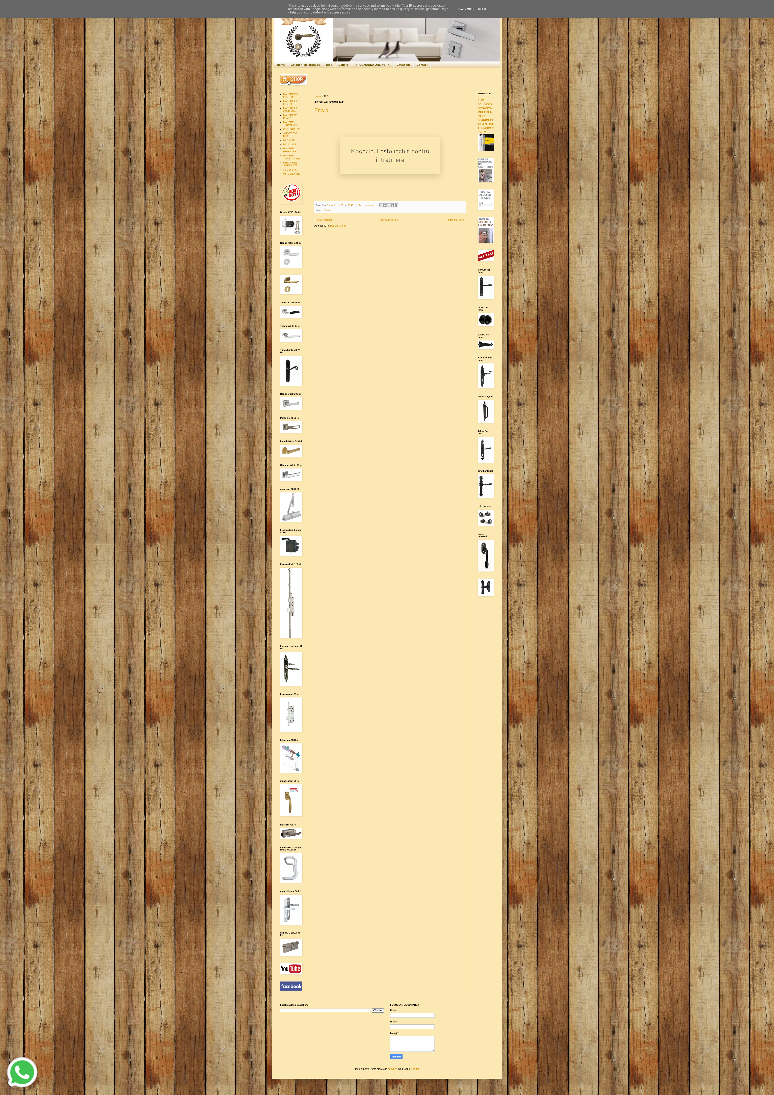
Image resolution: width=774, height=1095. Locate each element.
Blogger (414, 1069)
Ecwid (321, 110)
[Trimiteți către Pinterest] (396, 205)
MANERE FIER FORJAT (291, 102)
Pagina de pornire (389, 220)
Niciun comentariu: (365, 205)
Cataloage (404, 64)
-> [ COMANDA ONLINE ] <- (372, 64)
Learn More (466, 9)
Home (281, 64)
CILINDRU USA (292, 129)
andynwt (392, 1069)
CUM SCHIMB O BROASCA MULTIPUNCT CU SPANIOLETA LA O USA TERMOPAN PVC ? (486, 116)
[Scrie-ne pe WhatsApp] (22, 1089)
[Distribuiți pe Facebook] (392, 205)
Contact (422, 64)
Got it (482, 9)
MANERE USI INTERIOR (290, 96)
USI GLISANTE (291, 173)
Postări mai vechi (455, 220)
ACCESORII (289, 169)
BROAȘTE (289, 140)
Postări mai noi (323, 220)
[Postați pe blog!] (385, 205)
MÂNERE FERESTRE (289, 150)
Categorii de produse (305, 64)
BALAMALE (289, 144)
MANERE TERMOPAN (290, 124)
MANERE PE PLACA (290, 117)
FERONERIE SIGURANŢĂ (290, 164)
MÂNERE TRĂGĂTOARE (291, 157)
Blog (329, 64)
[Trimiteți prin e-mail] (381, 205)
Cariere (343, 64)
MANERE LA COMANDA (290, 109)
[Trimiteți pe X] (388, 205)
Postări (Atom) (338, 225)
